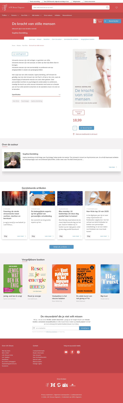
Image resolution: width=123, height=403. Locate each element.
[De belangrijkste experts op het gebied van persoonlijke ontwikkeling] (42, 215)
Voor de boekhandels (39, 357)
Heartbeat (5, 359)
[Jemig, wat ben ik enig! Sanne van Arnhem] (13, 282)
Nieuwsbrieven (67, 15)
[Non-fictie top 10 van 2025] (97, 215)
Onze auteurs (48, 15)
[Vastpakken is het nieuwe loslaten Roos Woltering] (62, 283)
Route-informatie (38, 353)
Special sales (37, 359)
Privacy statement (47, 395)
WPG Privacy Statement (51, 331)
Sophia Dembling (36, 101)
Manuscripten (37, 361)
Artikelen (57, 15)
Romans (14, 15)
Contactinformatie (38, 351)
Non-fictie (24, 15)
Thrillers (4, 15)
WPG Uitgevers (76, 397)
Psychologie (25, 101)
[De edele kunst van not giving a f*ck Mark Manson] (86, 283)
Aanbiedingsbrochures (9, 364)
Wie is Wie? (5, 353)
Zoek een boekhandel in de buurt (86, 134)
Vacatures (5, 366)
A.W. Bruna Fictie (7, 355)
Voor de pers (37, 355)
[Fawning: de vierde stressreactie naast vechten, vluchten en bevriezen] (14, 215)
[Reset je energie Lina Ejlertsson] (37, 282)
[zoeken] (108, 7)
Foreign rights (37, 364)
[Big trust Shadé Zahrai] (110, 282)
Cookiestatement (76, 395)
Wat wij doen (6, 351)
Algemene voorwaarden (61, 395)
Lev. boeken (6, 357)
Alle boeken (35, 15)
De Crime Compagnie (9, 361)
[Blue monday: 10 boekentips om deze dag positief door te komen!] (70, 215)
